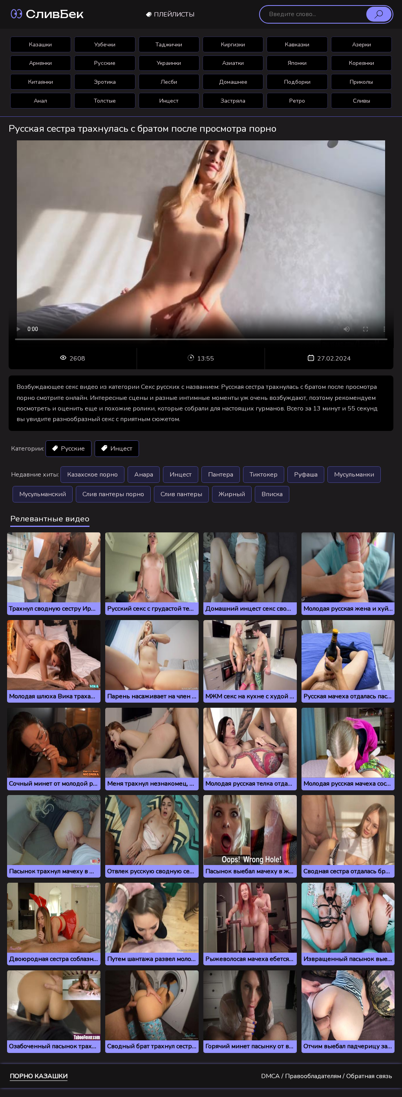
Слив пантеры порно (113, 494)
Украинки (169, 63)
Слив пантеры (181, 494)
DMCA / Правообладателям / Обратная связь (326, 1076)
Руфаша (306, 474)
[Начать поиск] (378, 14)
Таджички (168, 44)
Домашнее (233, 82)
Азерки (361, 44)
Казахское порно (92, 474)
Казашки (40, 44)
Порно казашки (39, 1076)
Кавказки (297, 44)
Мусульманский (42, 494)
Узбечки (104, 44)
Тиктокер (264, 474)
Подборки (297, 82)
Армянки (40, 63)
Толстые (105, 101)
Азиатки (233, 63)
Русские (104, 63)
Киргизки (233, 44)
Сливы (361, 101)
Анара (143, 474)
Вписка (272, 494)
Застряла (233, 101)
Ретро (297, 101)
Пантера (220, 474)
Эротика (105, 82)
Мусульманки (354, 474)
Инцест (169, 101)
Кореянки (361, 63)
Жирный (232, 494)
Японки (297, 63)
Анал (40, 101)
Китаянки (40, 82)
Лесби (169, 82)
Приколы (361, 82)
